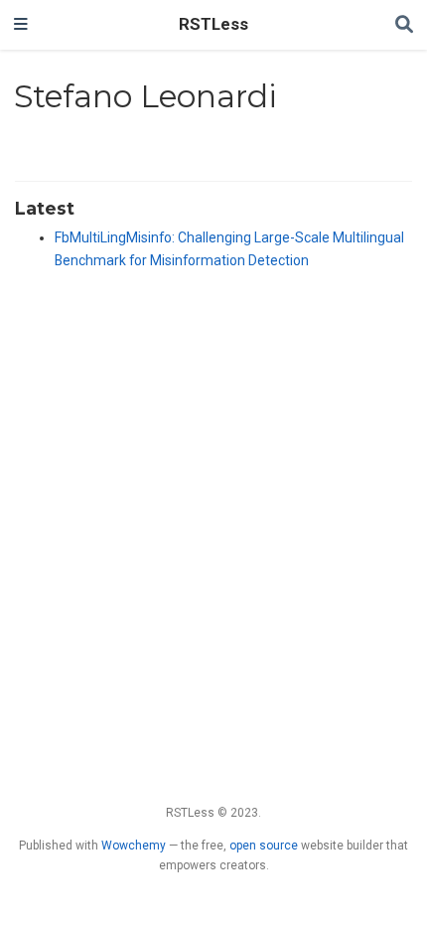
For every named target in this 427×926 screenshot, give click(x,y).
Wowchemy (133, 845)
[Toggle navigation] (21, 25)
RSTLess (213, 24)
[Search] (404, 25)
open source (263, 845)
